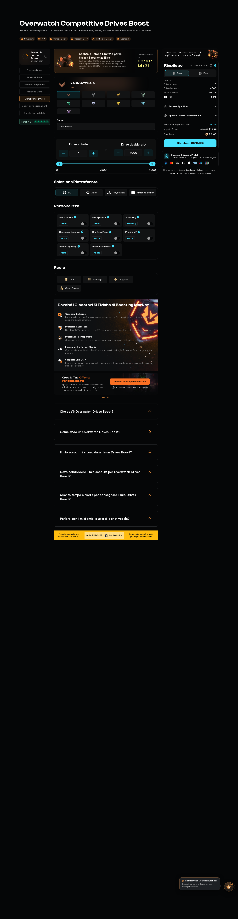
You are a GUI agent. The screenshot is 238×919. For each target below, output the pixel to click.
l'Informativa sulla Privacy (199, 173)
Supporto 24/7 (81, 39)
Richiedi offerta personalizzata (130, 381)
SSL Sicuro (29, 39)
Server (60, 120)
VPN (43, 39)
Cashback (124, 39)
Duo (206, 73)
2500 (103, 169)
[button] (177, 73)
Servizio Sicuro (60, 39)
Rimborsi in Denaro (104, 39)
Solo (179, 73)
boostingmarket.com (195, 170)
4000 (152, 169)
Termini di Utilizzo (177, 173)
